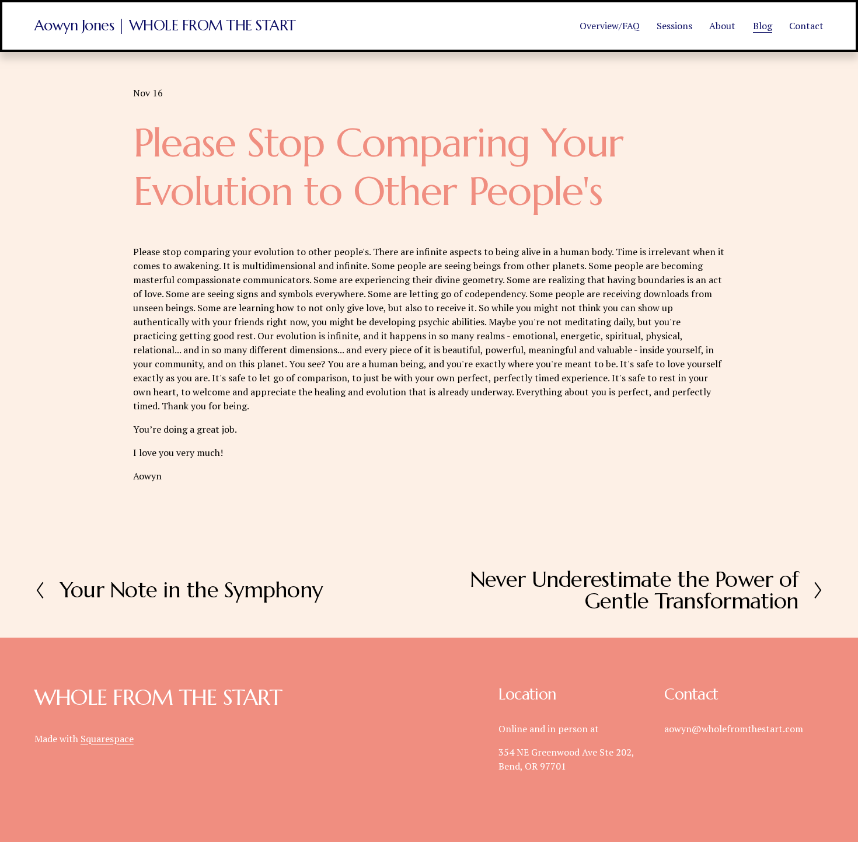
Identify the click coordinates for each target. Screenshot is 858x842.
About (722, 25)
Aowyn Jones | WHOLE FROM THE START (165, 25)
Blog (762, 25)
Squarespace (107, 738)
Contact (806, 25)
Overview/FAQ (610, 25)
